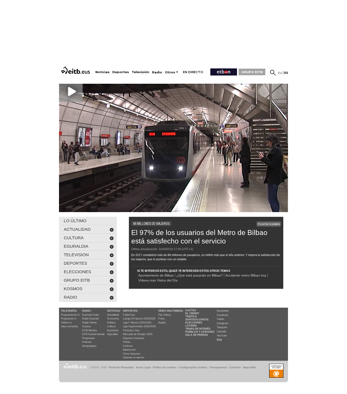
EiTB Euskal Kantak (93, 334)
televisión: (69, 310)
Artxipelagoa (89, 345)
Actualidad (113, 314)
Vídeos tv (66, 322)
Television (76, 254)
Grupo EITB (77, 280)
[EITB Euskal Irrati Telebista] (76, 70)
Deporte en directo (133, 357)
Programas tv (68, 318)
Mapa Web (249, 367)
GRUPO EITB (252, 72)
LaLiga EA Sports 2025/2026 (139, 318)
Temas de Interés (197, 328)
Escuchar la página (269, 223)
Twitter (220, 319)
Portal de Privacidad (121, 367)
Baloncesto (129, 349)
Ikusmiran (112, 330)
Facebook (222, 315)
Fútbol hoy (129, 314)
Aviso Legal (143, 367)
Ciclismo (128, 345)
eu (280, 73)
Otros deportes (131, 353)
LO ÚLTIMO (75, 220)
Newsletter (223, 310)
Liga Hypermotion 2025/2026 (139, 326)
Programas (88, 338)
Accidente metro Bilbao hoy (245, 275)
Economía (113, 318)
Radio (70, 297)
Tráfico (191, 316)
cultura (74, 237)
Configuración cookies (193, 367)
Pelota (126, 341)
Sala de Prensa (196, 334)
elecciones (77, 271)
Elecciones (193, 322)
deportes (75, 263)
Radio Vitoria (89, 322)
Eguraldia (112, 334)
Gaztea (86, 326)
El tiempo (192, 313)
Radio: (87, 310)
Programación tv (70, 314)
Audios (162, 322)
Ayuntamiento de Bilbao (156, 275)
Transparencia (218, 367)
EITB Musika (89, 330)
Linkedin (221, 331)
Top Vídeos (164, 314)
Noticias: (114, 310)
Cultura (111, 326)
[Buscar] (273, 72)
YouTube (222, 335)
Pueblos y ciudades (199, 331)
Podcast (87, 341)
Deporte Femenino (133, 338)
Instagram (222, 323)
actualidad (77, 229)
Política (111, 322)
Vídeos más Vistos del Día (158, 280)
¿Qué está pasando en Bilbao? (199, 275)
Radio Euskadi (90, 318)
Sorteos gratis (196, 319)
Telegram (222, 327)
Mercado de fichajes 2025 (137, 334)
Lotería (191, 325)
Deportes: (130, 310)
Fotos (161, 318)
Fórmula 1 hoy (131, 330)
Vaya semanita (69, 326)
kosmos (73, 288)
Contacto (235, 367)
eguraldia (76, 246)
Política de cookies (164, 367)
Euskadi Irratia (90, 314)
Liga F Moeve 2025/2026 (137, 322)
